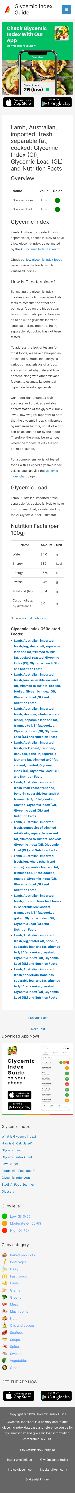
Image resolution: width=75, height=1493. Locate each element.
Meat (14, 1304)
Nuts (13, 1318)
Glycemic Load (12, 1150)
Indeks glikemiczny (53, 1469)
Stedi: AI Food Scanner (18, 1184)
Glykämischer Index (54, 1460)
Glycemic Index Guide (34, 9)
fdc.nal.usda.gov (34, 618)
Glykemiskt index (37, 1479)
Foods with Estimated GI (19, 1171)
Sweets (15, 1354)
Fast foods (18, 1276)
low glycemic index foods (44, 260)
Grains (15, 1290)
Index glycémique (19, 1460)
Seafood (16, 1332)
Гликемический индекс (37, 1450)
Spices (15, 1346)
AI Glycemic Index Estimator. (41, 249)
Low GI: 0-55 (20, 1216)
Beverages (18, 1262)
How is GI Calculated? (17, 1143)
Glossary (8, 1191)
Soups (15, 1340)
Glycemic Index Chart (17, 1157)
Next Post (38, 1029)
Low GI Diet (10, 1164)
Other (14, 1368)
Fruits (14, 1283)
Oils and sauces (22, 1325)
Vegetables (19, 1360)
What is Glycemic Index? (19, 1136)
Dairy (14, 1269)
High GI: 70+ (20, 1230)
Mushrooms (19, 1311)
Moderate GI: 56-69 (25, 1223)
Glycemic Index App (16, 1178)
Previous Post (38, 1018)
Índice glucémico (20, 1469)
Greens (15, 1297)
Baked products (22, 1255)
